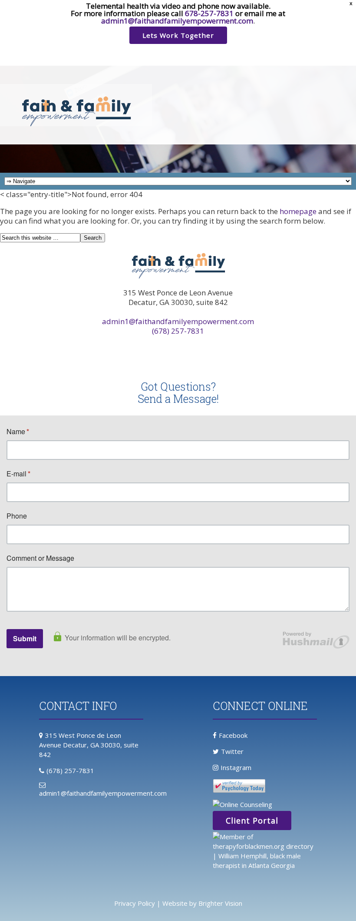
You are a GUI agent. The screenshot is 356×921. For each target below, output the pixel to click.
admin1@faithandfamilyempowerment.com (177, 21)
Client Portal (252, 820)
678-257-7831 (209, 13)
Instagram (236, 767)
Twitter (232, 751)
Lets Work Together (178, 35)
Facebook (233, 735)
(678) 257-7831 (178, 331)
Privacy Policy (134, 903)
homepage (298, 211)
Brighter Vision (220, 903)
